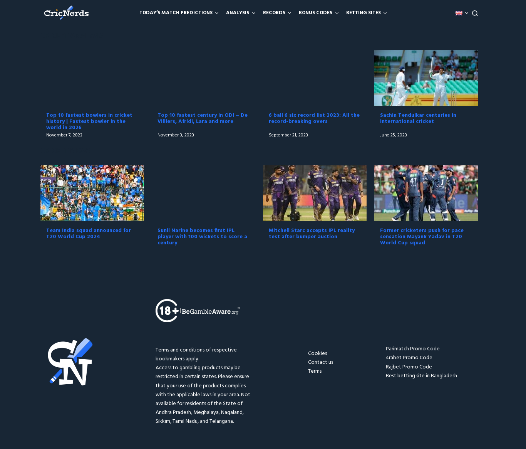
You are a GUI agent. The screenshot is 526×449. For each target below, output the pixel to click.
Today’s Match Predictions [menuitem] (176, 13)
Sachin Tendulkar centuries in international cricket (418, 118)
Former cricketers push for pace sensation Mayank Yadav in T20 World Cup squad (422, 236)
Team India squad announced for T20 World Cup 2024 (88, 233)
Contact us (320, 362)
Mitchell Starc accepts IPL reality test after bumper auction (312, 233)
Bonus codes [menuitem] (315, 13)
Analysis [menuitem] (237, 13)
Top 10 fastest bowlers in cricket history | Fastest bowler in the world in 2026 (89, 121)
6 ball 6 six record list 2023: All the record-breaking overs (314, 118)
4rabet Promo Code (409, 357)
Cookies (317, 353)
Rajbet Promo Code (409, 367)
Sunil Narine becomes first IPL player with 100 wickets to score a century (202, 236)
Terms (315, 371)
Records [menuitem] (274, 13)
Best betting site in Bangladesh (421, 376)
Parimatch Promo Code (413, 349)
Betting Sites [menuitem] (363, 13)
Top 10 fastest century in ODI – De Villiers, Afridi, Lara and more (202, 118)
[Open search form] (475, 13)
